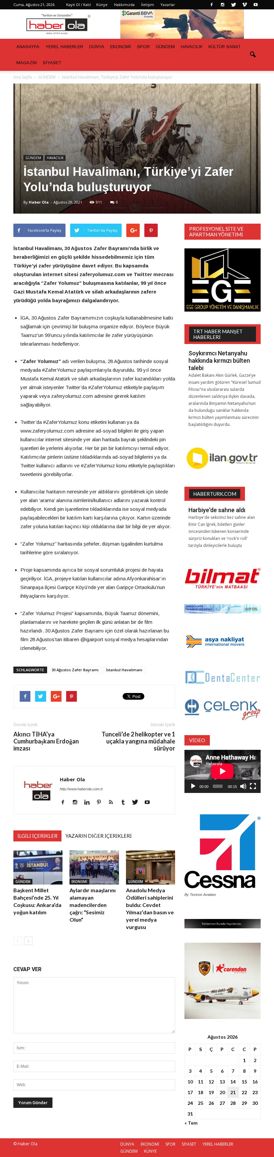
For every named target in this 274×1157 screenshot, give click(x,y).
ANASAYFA (27, 46)
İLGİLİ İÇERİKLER (37, 836)
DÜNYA (96, 46)
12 (211, 1081)
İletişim (147, 4)
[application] (222, 771)
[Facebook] (212, 5)
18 (200, 1092)
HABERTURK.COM (214, 494)
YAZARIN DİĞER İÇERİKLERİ (98, 836)
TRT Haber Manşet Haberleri (218, 334)
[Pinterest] (101, 802)
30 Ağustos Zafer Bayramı (75, 669)
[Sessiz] (243, 786)
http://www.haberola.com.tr (81, 789)
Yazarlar (167, 4)
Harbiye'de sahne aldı (216, 509)
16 (255, 1081)
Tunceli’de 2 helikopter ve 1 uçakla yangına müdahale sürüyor (138, 741)
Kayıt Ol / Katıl (78, 4)
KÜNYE (150, 1151)
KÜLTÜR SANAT (225, 46)
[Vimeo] (245, 5)
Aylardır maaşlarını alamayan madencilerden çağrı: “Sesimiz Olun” (93, 905)
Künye (102, 4)
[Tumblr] (125, 802)
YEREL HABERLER (64, 46)
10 (190, 1081)
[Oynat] (193, 786)
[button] (253, 55)
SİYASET (52, 62)
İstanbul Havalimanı (124, 669)
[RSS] (113, 802)
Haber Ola (39, 202)
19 (211, 1092)
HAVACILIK (191, 46)
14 (233, 1081)
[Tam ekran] (253, 786)
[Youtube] (256, 5)
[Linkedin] (89, 802)
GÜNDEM (165, 46)
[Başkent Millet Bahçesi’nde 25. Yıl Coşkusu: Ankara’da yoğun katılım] (37, 867)
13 (222, 1081)
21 (233, 1092)
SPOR (143, 46)
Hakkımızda (124, 4)
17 (190, 1092)
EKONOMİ (120, 46)
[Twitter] (234, 5)
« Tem (190, 1123)
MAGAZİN (26, 62)
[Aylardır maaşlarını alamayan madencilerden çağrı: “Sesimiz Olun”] (94, 867)
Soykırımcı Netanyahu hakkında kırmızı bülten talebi (219, 360)
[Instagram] (223, 5)
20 (222, 1092)
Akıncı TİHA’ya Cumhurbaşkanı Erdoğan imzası (46, 741)
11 (200, 1081)
